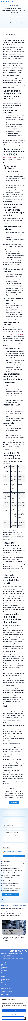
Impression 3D (10, 16)
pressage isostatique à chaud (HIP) (15, 334)
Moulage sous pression (13, 19)
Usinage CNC (18, 16)
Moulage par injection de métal (14, 22)
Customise (14, 1014)
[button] (21, 34)
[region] (14, 1009)
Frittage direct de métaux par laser (11, 101)
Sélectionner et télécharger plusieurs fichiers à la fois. (13, 844)
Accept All (14, 1010)
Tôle (20, 24)
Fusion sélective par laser (9, 157)
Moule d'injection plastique (12, 24)
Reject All (14, 1018)
